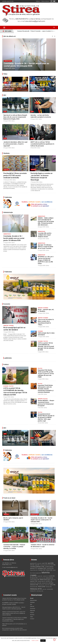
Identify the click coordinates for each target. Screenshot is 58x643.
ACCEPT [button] (43, 640)
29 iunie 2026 (41, 422)
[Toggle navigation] (4, 27)
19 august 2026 (7, 90)
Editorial (38, 1)
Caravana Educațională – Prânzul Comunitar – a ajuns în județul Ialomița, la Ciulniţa (26, 64)
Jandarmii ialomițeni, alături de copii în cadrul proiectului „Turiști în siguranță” (15, 144)
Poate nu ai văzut (9, 498)
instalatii (45, 576)
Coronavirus (50, 568)
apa (51, 563)
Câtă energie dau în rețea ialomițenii (46, 334)
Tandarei (33, 591)
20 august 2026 (7, 147)
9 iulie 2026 (40, 394)
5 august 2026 (41, 351)
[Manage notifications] (54, 639)
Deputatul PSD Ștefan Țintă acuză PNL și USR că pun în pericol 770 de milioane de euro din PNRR (46, 373)
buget (37, 564)
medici (53, 579)
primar (39, 583)
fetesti (49, 570)
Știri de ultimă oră (9, 36)
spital (44, 589)
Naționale (32, 610)
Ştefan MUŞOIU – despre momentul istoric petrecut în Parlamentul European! (46, 403)
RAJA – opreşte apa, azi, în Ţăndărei (46, 310)
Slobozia (36, 589)
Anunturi (5, 325)
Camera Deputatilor (45, 564)
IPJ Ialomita (34, 578)
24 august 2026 (41, 238)
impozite (39, 576)
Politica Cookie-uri (45, 1)
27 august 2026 (7, 68)
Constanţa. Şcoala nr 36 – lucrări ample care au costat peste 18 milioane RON (13, 238)
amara (39, 563)
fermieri (41, 570)
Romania (49, 586)
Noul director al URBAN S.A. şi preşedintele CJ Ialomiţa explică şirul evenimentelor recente (14, 619)
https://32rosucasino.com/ (9, 624)
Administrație (8, 212)
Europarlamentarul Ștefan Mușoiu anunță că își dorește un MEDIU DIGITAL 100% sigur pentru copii (46, 417)
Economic (6, 304)
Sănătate (6, 153)
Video (5, 74)
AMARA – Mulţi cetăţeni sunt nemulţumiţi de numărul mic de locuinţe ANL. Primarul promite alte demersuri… (46, 221)
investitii (51, 576)
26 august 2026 (41, 226)
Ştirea (13, 68)
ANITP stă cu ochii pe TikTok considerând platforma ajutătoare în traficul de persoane (42, 144)
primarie (41, 584)
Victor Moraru (39, 591)
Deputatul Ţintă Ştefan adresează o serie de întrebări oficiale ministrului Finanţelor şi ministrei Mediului (45, 388)
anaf (44, 563)
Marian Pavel (45, 579)
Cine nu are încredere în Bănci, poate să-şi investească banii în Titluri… (46, 322)
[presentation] (52, 36)
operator (33, 581)
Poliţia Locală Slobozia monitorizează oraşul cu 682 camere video (40, 86)
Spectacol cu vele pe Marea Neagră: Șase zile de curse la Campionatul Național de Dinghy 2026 (15, 117)
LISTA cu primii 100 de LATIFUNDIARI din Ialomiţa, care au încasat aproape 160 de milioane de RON (46, 346)
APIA (32, 564)
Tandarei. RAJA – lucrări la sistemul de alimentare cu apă (42, 545)
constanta (42, 568)
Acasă (31, 598)
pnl (48, 581)
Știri (4, 95)
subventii (50, 589)
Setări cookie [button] (35, 640)
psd (52, 584)
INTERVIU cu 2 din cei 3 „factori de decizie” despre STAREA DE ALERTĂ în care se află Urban (45, 260)
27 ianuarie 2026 (35, 182)
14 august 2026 (7, 332)
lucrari (36, 579)
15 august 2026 (34, 90)
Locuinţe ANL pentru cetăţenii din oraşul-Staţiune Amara (44, 234)
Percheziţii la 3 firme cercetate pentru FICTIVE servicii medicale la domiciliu (15, 175)
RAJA (41, 586)
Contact (32, 618)
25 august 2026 (7, 121)
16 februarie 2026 (7, 179)
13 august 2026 (41, 313)
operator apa (41, 581)
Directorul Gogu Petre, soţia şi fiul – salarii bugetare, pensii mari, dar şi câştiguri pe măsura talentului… (14, 613)
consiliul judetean (37, 566)
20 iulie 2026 (33, 147)
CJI (52, 565)
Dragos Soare (34, 570)
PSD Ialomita (33, 586)
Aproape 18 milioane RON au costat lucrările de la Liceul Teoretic (45, 246)
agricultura (33, 563)
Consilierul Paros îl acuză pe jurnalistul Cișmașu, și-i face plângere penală (12, 86)
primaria (45, 583)
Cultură (6, 60)
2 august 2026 (41, 379)
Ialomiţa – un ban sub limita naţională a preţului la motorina (41, 116)
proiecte (47, 584)
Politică (45, 341)
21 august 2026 (41, 250)
